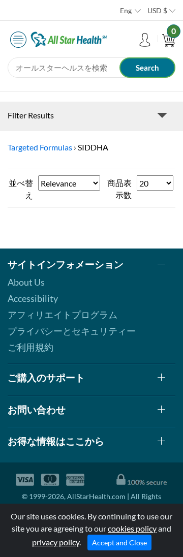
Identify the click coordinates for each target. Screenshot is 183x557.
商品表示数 (119, 189)
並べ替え (21, 189)
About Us (26, 282)
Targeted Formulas (40, 147)
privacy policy (55, 542)
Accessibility (33, 298)
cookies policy (132, 528)
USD (157, 10)
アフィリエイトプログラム (62, 314)
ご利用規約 (30, 347)
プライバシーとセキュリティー (72, 330)
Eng (126, 10)
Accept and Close (119, 542)
